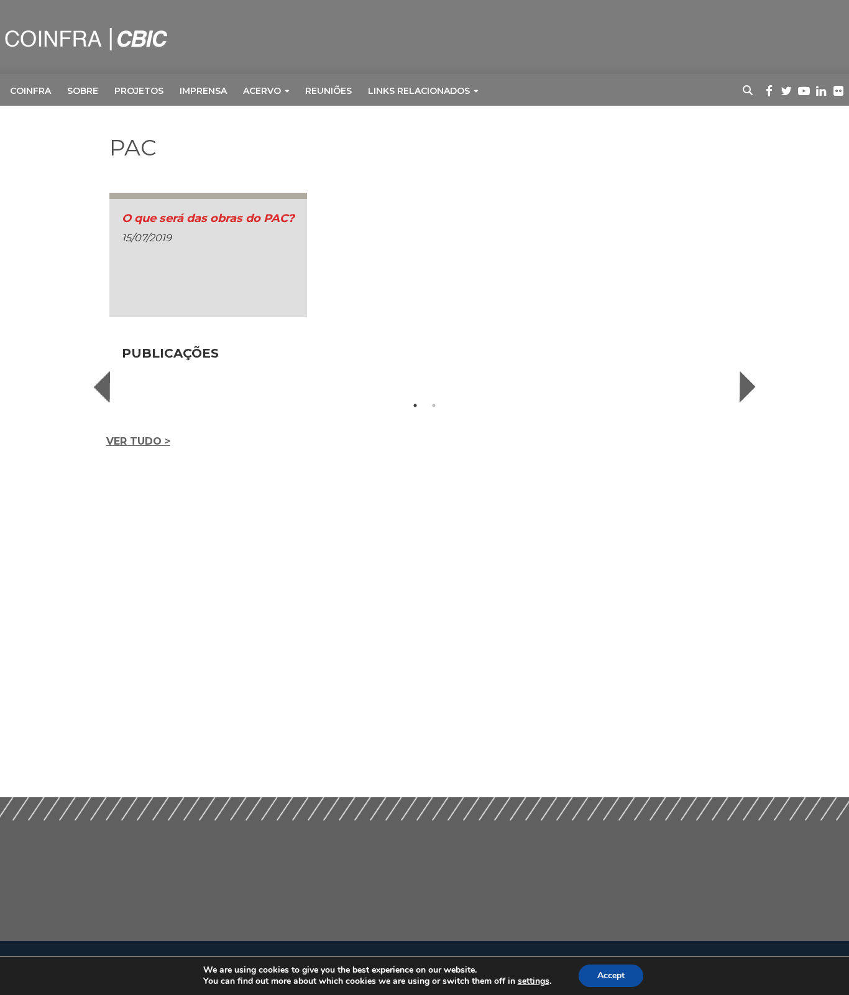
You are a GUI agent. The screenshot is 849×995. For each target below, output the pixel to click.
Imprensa (203, 90)
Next (748, 386)
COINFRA (30, 90)
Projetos (138, 90)
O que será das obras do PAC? (208, 218)
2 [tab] (434, 405)
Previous (102, 386)
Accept (611, 975)
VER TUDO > (138, 441)
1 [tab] (415, 405)
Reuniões (328, 90)
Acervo (262, 90)
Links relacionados (419, 90)
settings (533, 981)
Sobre (82, 90)
